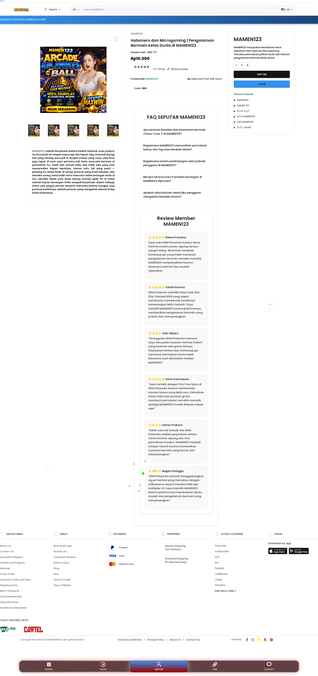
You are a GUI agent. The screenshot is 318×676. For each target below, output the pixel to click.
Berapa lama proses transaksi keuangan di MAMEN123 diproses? (172, 179)
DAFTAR (261, 74)
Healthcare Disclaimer (13, 607)
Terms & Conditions (130, 639)
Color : (140, 88)
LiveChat (269, 669)
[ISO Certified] (32, 629)
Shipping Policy (9, 585)
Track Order (7, 574)
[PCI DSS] (8, 629)
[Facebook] (247, 640)
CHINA (218, 579)
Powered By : (138, 78)
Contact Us (7, 551)
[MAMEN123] (20, 9)
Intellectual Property (12, 562)
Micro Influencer (10, 591)
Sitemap (5, 568)
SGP (217, 557)
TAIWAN (219, 568)
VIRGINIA (220, 585)
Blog (56, 568)
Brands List (60, 551)
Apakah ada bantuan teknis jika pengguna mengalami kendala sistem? (172, 195)
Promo (49, 669)
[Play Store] (299, 552)
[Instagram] (252, 640)
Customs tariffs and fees (15, 579)
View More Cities (225, 591)
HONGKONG (222, 551)
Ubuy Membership (11, 596)
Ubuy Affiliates (62, 585)
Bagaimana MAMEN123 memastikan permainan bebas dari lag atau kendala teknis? (175, 147)
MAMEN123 (38, 151)
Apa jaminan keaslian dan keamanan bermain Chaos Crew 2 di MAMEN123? (174, 132)
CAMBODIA (221, 574)
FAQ (56, 574)
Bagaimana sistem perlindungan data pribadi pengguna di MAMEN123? (174, 163)
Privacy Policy (155, 639)
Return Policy (61, 562)
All (74, 9)
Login (103, 669)
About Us (5, 545)
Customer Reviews (65, 557)
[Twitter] (265, 640)
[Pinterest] (271, 640)
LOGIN (261, 84)
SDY (217, 562)
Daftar (159, 669)
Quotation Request (11, 557)
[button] (115, 39)
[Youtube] (259, 640)
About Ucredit (62, 579)
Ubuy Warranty (9, 602)
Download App (63, 545)
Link (215, 669)
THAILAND (220, 545)
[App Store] (278, 552)
